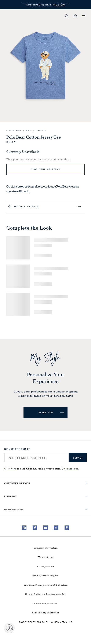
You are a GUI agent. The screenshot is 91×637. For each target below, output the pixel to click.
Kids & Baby (13, 130)
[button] (66, 16)
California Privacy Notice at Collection (45, 584)
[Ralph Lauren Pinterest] (67, 527)
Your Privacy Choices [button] (46, 603)
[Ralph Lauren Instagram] (24, 527)
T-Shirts (40, 130)
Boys (28, 130)
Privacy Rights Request (45, 575)
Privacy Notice (45, 566)
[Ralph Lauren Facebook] (35, 527)
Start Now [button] (45, 412)
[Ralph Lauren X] (56, 527)
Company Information (45, 547)
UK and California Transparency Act (45, 594)
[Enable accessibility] (9, 628)
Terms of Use (45, 557)
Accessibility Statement (45, 612)
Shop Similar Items (45, 169)
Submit (78, 457)
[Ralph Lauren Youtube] (45, 527)
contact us (71, 468)
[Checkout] (75, 16)
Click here (10, 468)
